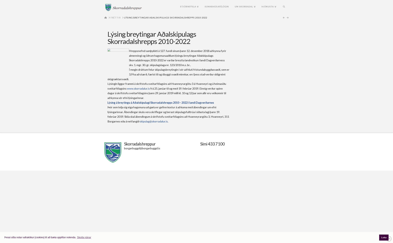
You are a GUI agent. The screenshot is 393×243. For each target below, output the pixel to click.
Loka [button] (384, 237)
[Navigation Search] (284, 7)
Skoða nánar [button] (84, 237)
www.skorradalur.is (138, 88)
